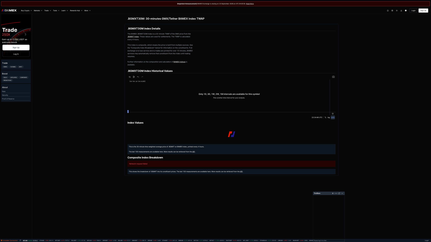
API (193, 152)
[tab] (30, 240)
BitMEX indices (179, 62)
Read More (250, 4)
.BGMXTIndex (133, 37)
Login (413, 10)
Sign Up (423, 10)
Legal (427, 240)
